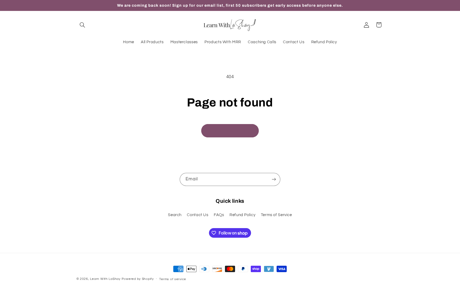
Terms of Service (276, 215)
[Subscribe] (274, 179)
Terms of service (172, 279)
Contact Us (197, 215)
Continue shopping (230, 131)
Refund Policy (242, 215)
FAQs (219, 215)
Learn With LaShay (105, 278)
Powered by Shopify (138, 278)
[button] (82, 25)
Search (175, 215)
